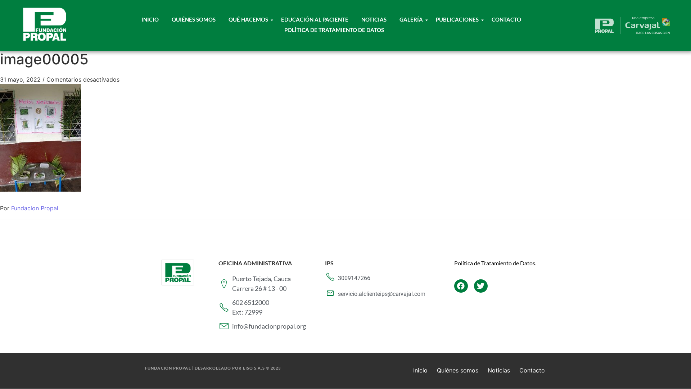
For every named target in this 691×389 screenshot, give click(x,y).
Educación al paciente (314, 19)
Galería (411, 19)
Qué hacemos (248, 19)
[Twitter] (481, 286)
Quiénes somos (457, 370)
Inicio (150, 19)
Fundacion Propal (34, 208)
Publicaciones (457, 19)
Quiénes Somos (194, 19)
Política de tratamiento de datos (334, 30)
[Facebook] (461, 286)
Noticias (374, 19)
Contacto (506, 19)
